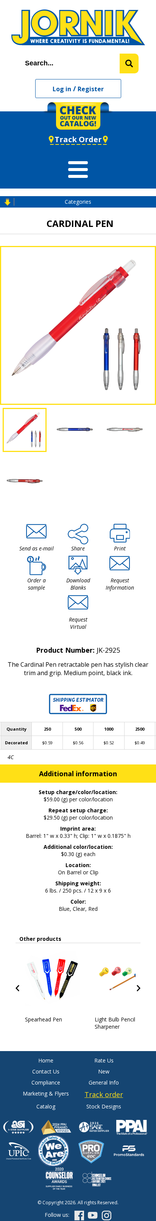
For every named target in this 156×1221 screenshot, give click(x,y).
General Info (104, 1082)
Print (120, 548)
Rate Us (104, 1060)
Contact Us (45, 1071)
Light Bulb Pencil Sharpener (115, 1023)
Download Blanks (78, 584)
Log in (62, 89)
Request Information (120, 584)
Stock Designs (103, 1106)
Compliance (45, 1082)
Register (91, 89)
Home (45, 1060)
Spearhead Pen (43, 1019)
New (103, 1071)
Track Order (78, 139)
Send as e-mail (36, 548)
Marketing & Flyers (46, 1093)
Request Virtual (78, 623)
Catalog (45, 1106)
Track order (103, 1094)
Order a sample (36, 584)
